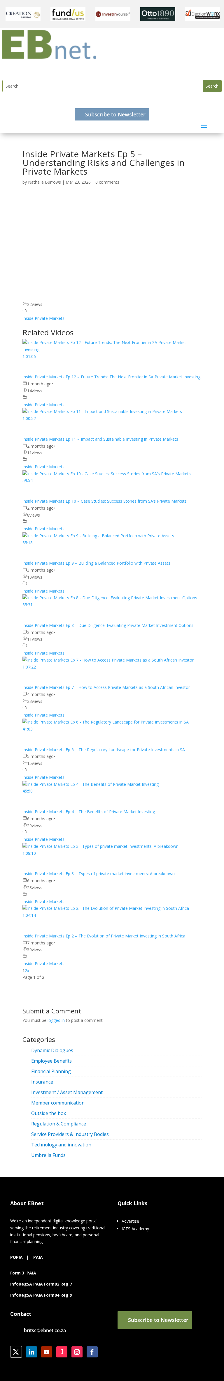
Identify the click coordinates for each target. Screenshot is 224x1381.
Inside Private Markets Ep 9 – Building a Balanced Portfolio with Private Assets (96, 563)
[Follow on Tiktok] (61, 1351)
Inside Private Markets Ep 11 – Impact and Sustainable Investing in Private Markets (100, 439)
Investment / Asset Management (67, 1092)
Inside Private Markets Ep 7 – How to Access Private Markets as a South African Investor (106, 687)
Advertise (130, 1221)
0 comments (107, 182)
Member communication (58, 1103)
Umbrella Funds (48, 1155)
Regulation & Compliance (58, 1124)
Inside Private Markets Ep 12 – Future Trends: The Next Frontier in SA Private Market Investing (111, 377)
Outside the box (48, 1113)
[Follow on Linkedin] (31, 1351)
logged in (56, 1020)
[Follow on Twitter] (16, 1352)
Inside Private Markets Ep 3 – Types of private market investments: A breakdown (98, 873)
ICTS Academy (135, 1228)
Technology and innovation (61, 1144)
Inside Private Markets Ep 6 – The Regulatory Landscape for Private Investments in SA (103, 749)
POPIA (16, 1257)
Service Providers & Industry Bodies (70, 1134)
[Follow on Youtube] (46, 1351)
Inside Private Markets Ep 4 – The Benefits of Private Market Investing (88, 811)
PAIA (38, 1257)
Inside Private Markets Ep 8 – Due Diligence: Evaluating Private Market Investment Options (107, 625)
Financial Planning (51, 1071)
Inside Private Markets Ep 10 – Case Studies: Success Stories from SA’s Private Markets (104, 501)
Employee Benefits (51, 1061)
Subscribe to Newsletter (115, 114)
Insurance (42, 1082)
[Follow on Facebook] (92, 1351)
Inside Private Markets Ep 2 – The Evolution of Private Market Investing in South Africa (103, 936)
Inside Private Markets (43, 318)
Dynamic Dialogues (52, 1050)
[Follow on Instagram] (77, 1351)
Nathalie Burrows (44, 182)
